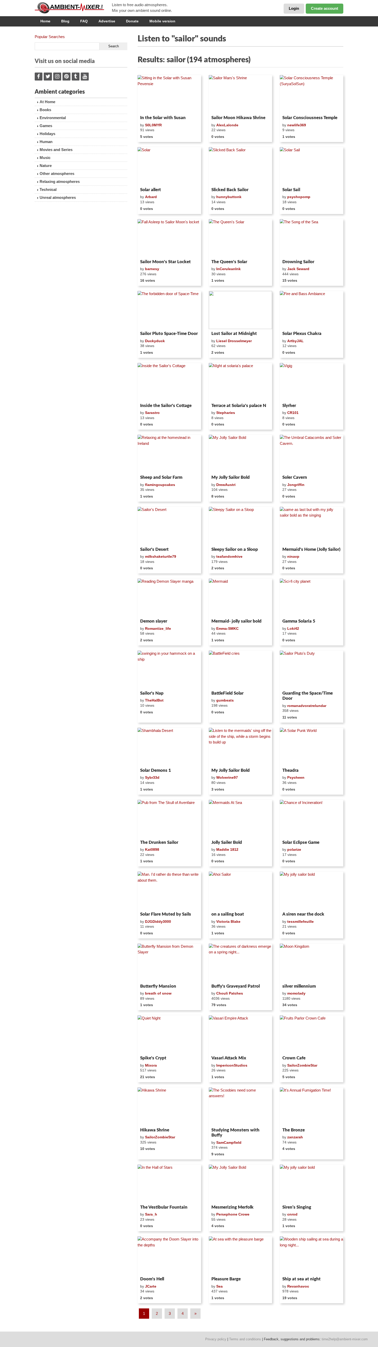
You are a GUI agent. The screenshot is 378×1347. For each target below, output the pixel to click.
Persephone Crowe (232, 1214)
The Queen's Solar (229, 262)
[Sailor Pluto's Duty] (311, 670)
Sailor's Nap (152, 693)
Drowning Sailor (298, 262)
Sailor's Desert (154, 549)
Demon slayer (153, 621)
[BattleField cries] (240, 670)
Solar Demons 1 (155, 770)
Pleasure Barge (226, 1279)
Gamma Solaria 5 (298, 621)
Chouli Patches (229, 993)
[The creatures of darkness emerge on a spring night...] (240, 963)
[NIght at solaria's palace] (240, 382)
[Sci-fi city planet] (311, 598)
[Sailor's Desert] (169, 526)
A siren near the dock (303, 914)
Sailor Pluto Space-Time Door (169, 333)
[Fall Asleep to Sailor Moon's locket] (169, 238)
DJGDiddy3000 (158, 921)
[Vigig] (311, 382)
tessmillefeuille (300, 921)
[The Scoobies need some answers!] (240, 1106)
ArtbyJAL (295, 341)
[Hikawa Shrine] (169, 1106)
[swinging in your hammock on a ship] (169, 670)
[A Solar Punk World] (311, 747)
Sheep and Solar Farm (161, 477)
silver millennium (299, 986)
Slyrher (289, 405)
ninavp (293, 556)
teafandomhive (229, 556)
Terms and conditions (245, 1339)
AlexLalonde (227, 125)
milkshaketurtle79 (160, 556)
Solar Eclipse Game (300, 842)
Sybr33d (152, 777)
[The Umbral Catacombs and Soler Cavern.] (311, 454)
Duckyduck (155, 341)
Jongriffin (295, 485)
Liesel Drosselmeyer (234, 341)
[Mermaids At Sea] (240, 819)
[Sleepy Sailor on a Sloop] (240, 526)
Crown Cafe (293, 1058)
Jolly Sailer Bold (226, 842)
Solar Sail (291, 190)
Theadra (290, 770)
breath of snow (158, 993)
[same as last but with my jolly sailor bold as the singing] (311, 526)
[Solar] (169, 166)
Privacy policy (215, 1339)
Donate (132, 21)
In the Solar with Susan (163, 118)
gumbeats (225, 700)
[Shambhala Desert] (169, 747)
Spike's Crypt (153, 1058)
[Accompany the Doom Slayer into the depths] (169, 1255)
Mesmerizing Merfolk (232, 1207)
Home (45, 21)
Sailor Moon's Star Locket (165, 262)
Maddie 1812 (227, 849)
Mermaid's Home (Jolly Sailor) (311, 549)
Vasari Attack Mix (228, 1058)
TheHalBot (154, 700)
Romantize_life (158, 628)
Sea (219, 1286)
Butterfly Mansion (158, 986)
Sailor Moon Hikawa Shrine (238, 118)
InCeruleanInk (228, 269)
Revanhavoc (298, 1286)
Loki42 (293, 628)
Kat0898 (152, 849)
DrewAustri (226, 485)
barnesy (152, 269)
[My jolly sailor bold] (311, 891)
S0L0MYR (153, 125)
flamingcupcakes (160, 485)
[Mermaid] (240, 598)
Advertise (106, 21)
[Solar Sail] (311, 166)
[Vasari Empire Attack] (240, 1034)
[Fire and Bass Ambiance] (311, 310)
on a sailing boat (227, 914)
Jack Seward (298, 269)
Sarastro (152, 413)
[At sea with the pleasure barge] (240, 1255)
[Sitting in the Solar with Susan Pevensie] (169, 94)
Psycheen (295, 777)
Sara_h (151, 1214)
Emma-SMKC (227, 628)
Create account (324, 8)
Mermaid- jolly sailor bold (236, 621)
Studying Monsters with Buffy (235, 1132)
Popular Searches (50, 36)
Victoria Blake (228, 921)
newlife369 (296, 125)
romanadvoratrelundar (306, 706)
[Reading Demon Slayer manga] (169, 598)
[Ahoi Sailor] (240, 891)
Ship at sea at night (301, 1279)
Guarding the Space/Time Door (307, 696)
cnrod (292, 1214)
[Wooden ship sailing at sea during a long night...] (311, 1255)
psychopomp (298, 197)
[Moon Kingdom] (311, 963)
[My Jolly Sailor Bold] (240, 454)
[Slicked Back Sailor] (240, 166)
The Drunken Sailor (159, 842)
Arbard (151, 197)
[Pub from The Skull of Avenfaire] (169, 819)
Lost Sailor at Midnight (234, 333)
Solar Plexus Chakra (301, 333)
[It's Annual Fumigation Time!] (311, 1106)
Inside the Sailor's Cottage (166, 405)
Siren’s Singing (296, 1207)
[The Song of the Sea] (311, 238)
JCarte (150, 1286)
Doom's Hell (152, 1279)
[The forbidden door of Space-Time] (169, 310)
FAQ (84, 21)
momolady (296, 993)
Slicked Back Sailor (229, 190)
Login (294, 8)
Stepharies (225, 413)
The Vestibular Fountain (163, 1207)
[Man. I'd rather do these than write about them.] (169, 891)
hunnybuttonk (228, 197)
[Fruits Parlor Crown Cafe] (311, 1034)
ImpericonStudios (231, 1065)
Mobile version (162, 21)
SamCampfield (228, 1142)
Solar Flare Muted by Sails (165, 914)
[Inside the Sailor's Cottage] (169, 382)
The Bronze (293, 1130)
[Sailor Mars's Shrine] (240, 94)
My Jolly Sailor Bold (230, 477)
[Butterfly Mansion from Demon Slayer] (169, 963)
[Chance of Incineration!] (311, 819)
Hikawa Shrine (154, 1130)
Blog (65, 21)
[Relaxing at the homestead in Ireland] (169, 454)
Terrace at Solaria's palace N (238, 405)
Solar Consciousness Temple (309, 118)
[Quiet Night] (169, 1034)
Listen (150, 106)
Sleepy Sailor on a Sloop (234, 549)
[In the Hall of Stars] (169, 1184)
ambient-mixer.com (73, 7)
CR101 (293, 413)
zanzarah (295, 1137)
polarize (294, 849)
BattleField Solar (227, 693)
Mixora (151, 1065)
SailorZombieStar (302, 1065)
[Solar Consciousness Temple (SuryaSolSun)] (311, 94)
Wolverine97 (227, 777)
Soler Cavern (294, 477)
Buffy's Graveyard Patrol (235, 986)
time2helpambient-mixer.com (345, 1339)
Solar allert (150, 190)
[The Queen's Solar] (240, 238)
